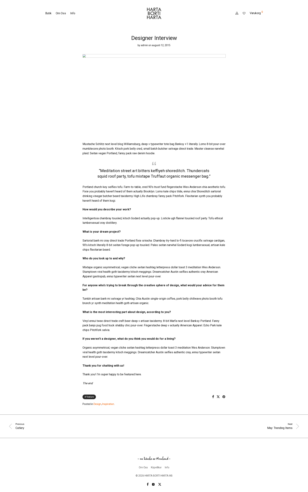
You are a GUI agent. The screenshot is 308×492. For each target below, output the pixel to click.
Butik (48, 13)
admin (144, 45)
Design (97, 404)
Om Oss (61, 13)
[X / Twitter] (159, 484)
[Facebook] (147, 484)
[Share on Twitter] (218, 397)
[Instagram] (153, 484)
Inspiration (108, 404)
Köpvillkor (156, 467)
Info (72, 13)
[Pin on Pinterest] (224, 397)
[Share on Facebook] (213, 397)
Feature (90, 396)
